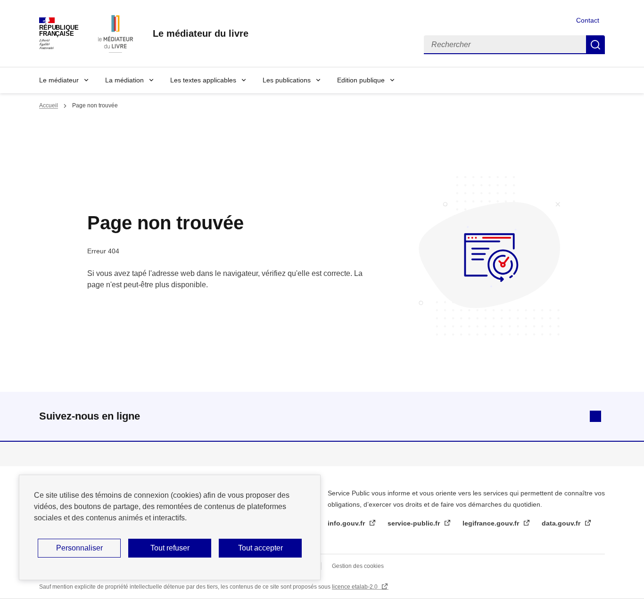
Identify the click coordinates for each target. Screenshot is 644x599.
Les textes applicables (203, 80)
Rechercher (595, 44)
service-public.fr (415, 523)
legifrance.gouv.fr (491, 523)
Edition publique (361, 80)
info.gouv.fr (347, 523)
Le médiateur (59, 80)
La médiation (124, 80)
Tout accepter (260, 548)
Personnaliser (79, 548)
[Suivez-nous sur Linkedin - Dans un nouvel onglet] (595, 416)
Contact (587, 20)
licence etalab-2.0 (355, 586)
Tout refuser (170, 548)
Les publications (287, 80)
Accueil (48, 105)
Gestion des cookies (358, 566)
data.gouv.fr (562, 523)
